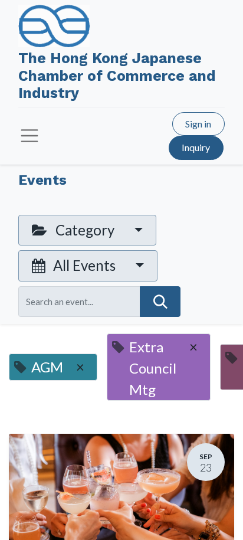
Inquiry (196, 147)
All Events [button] (84, 265)
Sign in (198, 123)
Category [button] (84, 229)
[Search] (160, 302)
